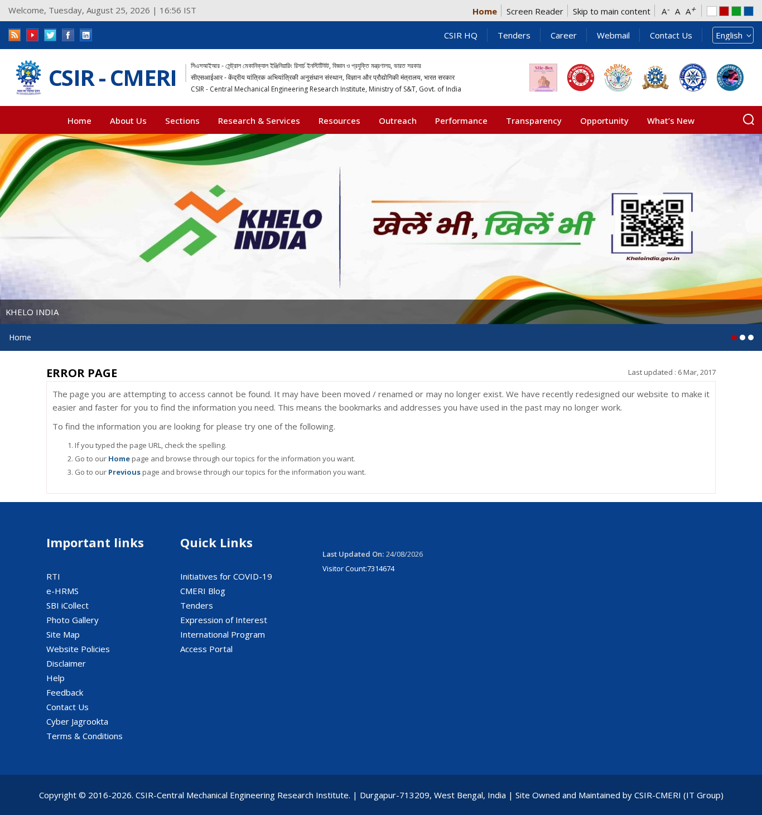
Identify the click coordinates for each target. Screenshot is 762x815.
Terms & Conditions (84, 735)
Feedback (64, 692)
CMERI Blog (202, 590)
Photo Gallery (72, 619)
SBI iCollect (67, 605)
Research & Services (259, 120)
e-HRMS (62, 590)
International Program (222, 634)
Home (484, 11)
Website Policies (78, 648)
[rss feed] (14, 34)
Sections (182, 120)
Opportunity (604, 120)
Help (55, 677)
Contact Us (671, 35)
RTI (53, 576)
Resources (339, 120)
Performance (461, 120)
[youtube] (32, 34)
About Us (128, 120)
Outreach (398, 120)
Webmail (613, 35)
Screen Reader (535, 11)
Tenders (514, 35)
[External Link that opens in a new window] (543, 77)
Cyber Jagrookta (77, 721)
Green (736, 11)
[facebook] (68, 34)
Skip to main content (611, 11)
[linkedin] (86, 34)
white (712, 11)
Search (748, 119)
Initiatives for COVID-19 (226, 576)
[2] (751, 337)
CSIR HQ (461, 35)
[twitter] (50, 34)
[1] (742, 337)
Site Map (63, 634)
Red (724, 11)
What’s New (671, 120)
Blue (749, 11)
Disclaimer (66, 663)
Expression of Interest (223, 619)
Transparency (534, 120)
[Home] (28, 78)
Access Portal (206, 648)
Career (564, 35)
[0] (734, 337)
